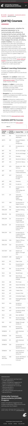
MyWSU (15, 423)
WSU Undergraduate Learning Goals (11, 379)
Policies (10, 423)
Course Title (19, 132)
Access (5, 423)
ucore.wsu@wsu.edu (20, 410)
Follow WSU (21, 423)
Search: (8, 126)
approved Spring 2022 (18, 116)
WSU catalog (19, 122)
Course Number (11, 132)
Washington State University (8, 1)
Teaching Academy (7, 389)
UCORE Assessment (7, 380)
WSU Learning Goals (9, 80)
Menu (26, 5)
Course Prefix (4, 132)
